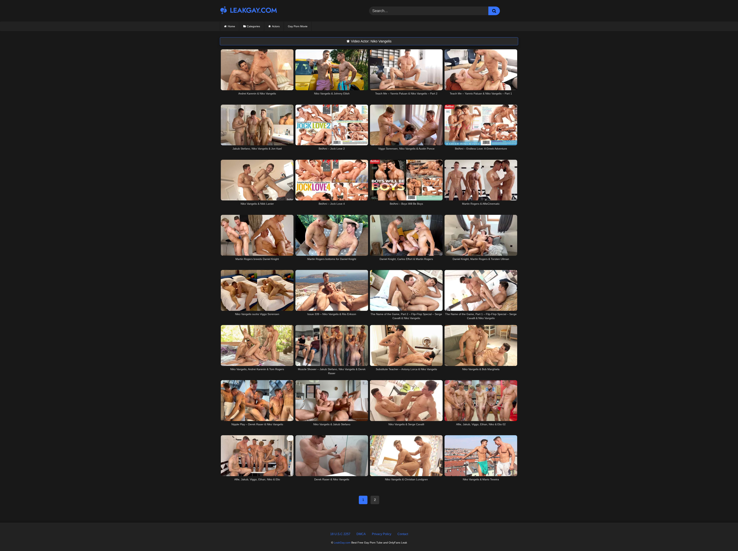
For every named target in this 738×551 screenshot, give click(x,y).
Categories (253, 26)
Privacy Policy (381, 534)
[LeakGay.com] (249, 10)
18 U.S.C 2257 (340, 534)
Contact (402, 534)
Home (231, 26)
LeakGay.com (342, 542)
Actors (276, 26)
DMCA (361, 534)
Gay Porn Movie (298, 26)
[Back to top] (725, 539)
